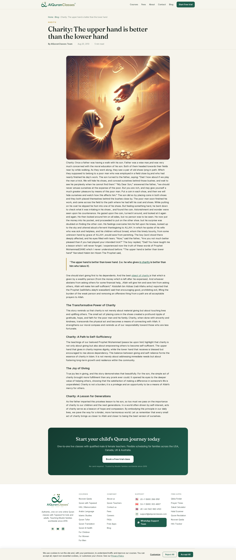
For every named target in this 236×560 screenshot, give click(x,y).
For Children (84, 532)
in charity (144, 262)
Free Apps (111, 524)
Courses (134, 4)
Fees (143, 4)
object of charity (141, 275)
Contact (162, 4)
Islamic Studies (85, 515)
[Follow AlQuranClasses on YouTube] (58, 529)
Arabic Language (86, 511)
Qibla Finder (176, 499)
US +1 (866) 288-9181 (148, 499)
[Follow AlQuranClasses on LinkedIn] (63, 529)
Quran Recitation (178, 515)
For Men (82, 540)
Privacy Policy (117, 556)
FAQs (109, 519)
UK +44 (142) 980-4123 (148, 509)
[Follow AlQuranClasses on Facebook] (53, 529)
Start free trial (186, 4)
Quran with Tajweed (88, 503)
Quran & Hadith (85, 528)
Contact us (111, 507)
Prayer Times (177, 503)
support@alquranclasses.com (153, 514)
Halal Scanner (177, 511)
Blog (171, 4)
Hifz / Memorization (87, 507)
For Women (84, 536)
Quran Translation (87, 524)
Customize (155, 554)
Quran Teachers (114, 503)
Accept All (186, 554)
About (152, 4)
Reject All (169, 554)
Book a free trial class (118, 459)
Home (50, 17)
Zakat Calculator (178, 507)
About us (111, 499)
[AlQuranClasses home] (58, 4)
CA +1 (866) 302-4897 (148, 504)
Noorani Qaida (85, 499)
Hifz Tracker (176, 524)
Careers (110, 515)
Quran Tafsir (84, 519)
